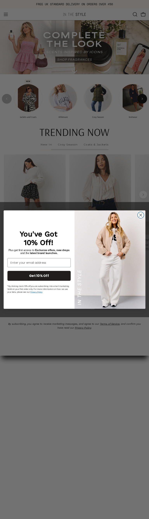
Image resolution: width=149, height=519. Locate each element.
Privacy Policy (36, 292)
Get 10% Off (39, 275)
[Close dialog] (141, 215)
